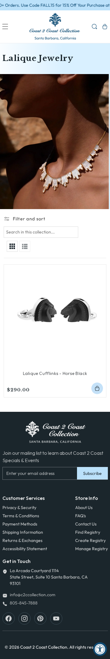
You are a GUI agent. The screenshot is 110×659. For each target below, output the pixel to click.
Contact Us (86, 524)
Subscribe (92, 473)
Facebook (8, 618)
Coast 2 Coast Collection (43, 647)
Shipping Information (22, 532)
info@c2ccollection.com (32, 594)
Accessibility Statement (24, 548)
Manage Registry (91, 548)
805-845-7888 (24, 603)
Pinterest (40, 618)
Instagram (24, 618)
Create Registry (90, 540)
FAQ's (80, 515)
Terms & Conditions (20, 515)
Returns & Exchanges (22, 540)
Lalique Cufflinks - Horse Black (55, 373)
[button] (5, 26)
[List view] (24, 246)
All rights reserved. (87, 647)
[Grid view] (12, 246)
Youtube (56, 618)
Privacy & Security (19, 507)
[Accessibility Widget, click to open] (100, 649)
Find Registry (87, 532)
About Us (84, 507)
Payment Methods (19, 524)
